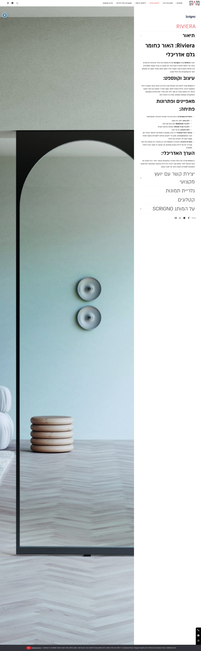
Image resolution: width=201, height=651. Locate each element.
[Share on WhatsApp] (180, 218)
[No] (198, 648)
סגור (28, 648)
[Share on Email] (176, 218)
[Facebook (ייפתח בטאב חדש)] (12, 3)
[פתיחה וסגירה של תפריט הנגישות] (4, 15)
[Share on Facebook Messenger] (184, 218)
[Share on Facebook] (189, 218)
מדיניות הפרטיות (36, 648)
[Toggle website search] (17, 3)
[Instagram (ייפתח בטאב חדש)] (8, 3)
